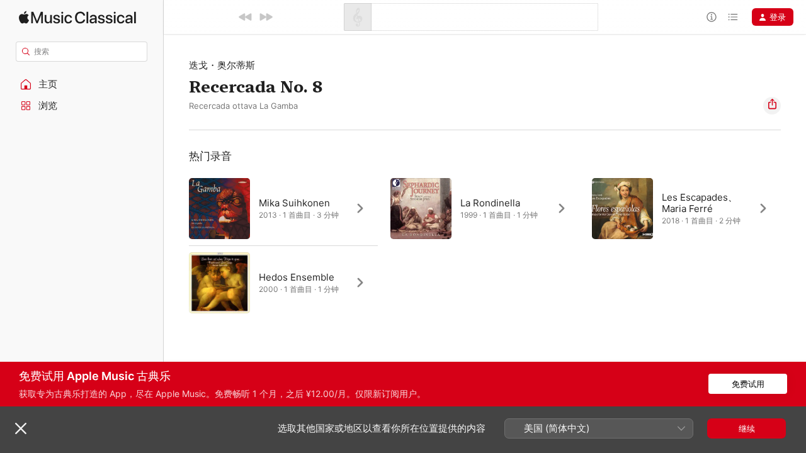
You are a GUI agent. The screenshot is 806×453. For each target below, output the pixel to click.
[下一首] (266, 17)
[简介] (711, 17)
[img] (77, 17)
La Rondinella (490, 203)
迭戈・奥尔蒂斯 (222, 65)
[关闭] (20, 428)
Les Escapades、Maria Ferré (699, 203)
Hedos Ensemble (296, 277)
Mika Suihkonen (294, 203)
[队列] (733, 17)
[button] (81, 84)
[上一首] (246, 17)
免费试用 (748, 384)
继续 (747, 428)
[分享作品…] (772, 106)
